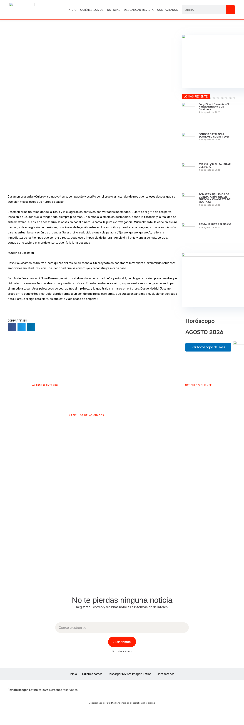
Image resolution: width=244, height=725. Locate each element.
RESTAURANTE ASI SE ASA (215, 224)
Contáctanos (167, 9)
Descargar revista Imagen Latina (129, 674)
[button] (12, 327)
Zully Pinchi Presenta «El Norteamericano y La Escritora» (214, 107)
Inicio (72, 9)
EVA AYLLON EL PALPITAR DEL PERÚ (215, 165)
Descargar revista (139, 9)
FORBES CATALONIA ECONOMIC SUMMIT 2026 (214, 135)
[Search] (230, 9)
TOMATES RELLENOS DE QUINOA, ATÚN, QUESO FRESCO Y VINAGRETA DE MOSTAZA (214, 198)
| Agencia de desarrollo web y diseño (131, 703)
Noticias (113, 9)
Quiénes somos (92, 9)
